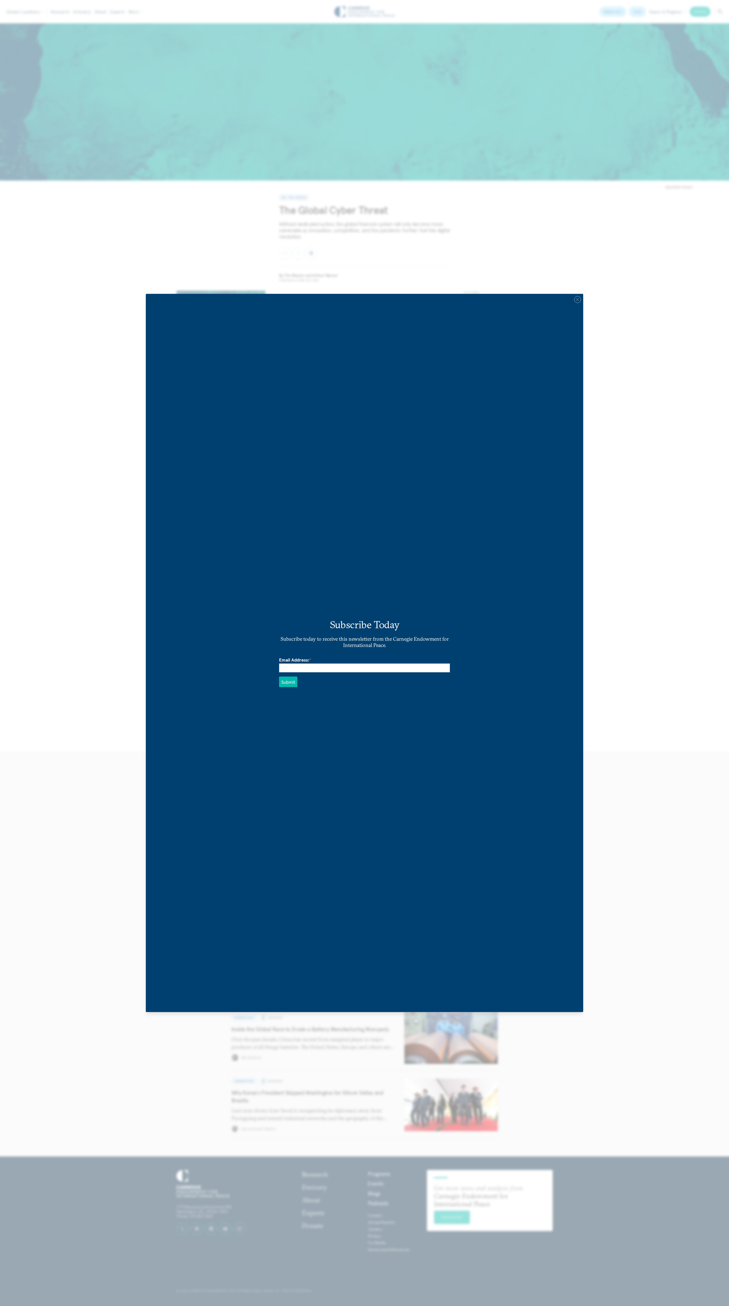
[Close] (577, 299)
